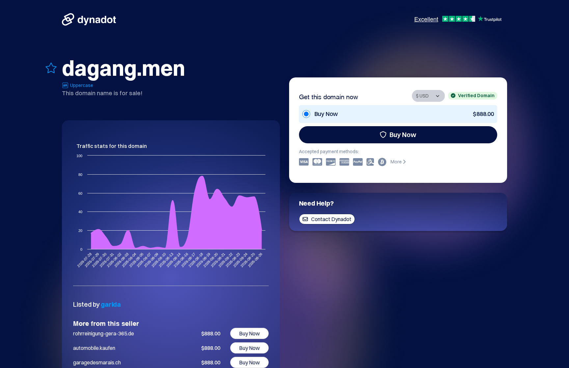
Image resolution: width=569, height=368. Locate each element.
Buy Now (403, 134)
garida (111, 304)
